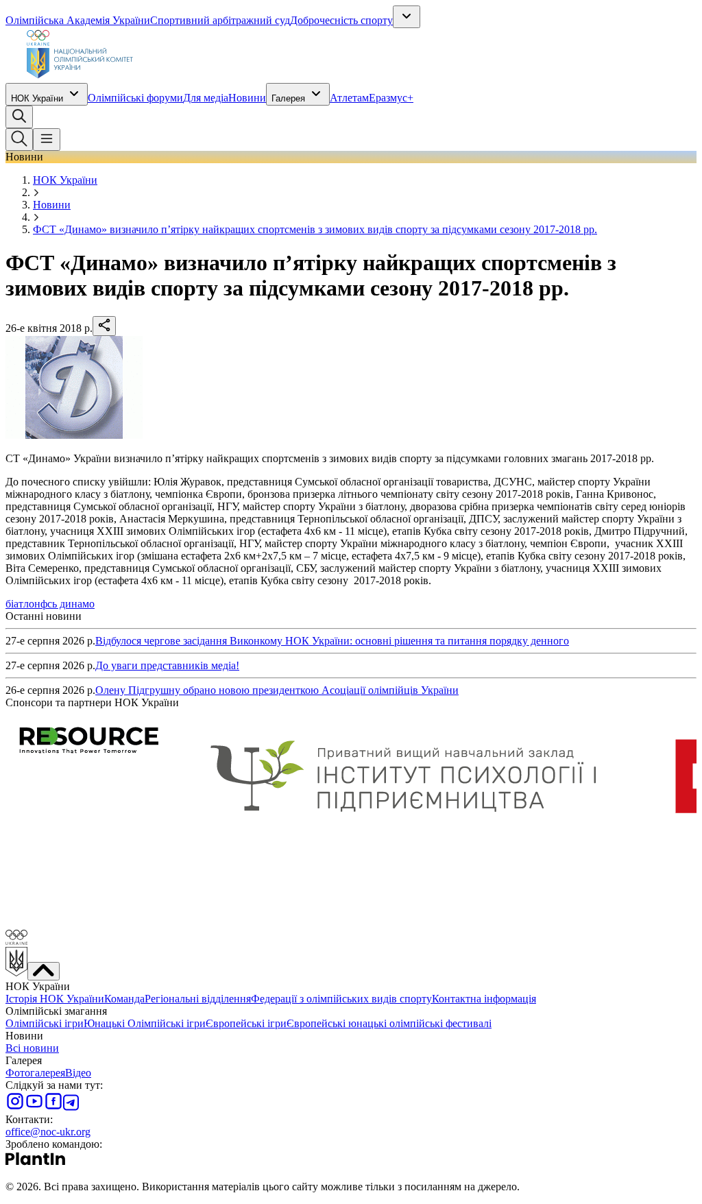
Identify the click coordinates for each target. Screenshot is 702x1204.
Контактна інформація (484, 998)
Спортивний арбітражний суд (220, 20)
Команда (124, 998)
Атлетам (349, 98)
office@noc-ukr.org (47, 1131)
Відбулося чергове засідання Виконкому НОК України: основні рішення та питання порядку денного (332, 641)
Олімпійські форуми (135, 98)
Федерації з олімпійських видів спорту (341, 998)
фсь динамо (67, 604)
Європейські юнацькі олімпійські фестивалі (389, 1023)
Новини (247, 98)
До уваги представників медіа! (167, 665)
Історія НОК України (54, 998)
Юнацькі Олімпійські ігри (145, 1023)
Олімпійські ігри (44, 1023)
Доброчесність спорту (341, 20)
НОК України (37, 98)
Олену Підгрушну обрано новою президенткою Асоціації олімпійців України (277, 690)
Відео (78, 1073)
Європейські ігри (246, 1023)
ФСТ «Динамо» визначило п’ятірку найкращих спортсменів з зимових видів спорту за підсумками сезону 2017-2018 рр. (315, 229)
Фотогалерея (35, 1073)
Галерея (288, 98)
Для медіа (205, 98)
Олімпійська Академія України (77, 20)
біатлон (22, 604)
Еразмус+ (391, 98)
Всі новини (32, 1048)
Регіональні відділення (198, 998)
